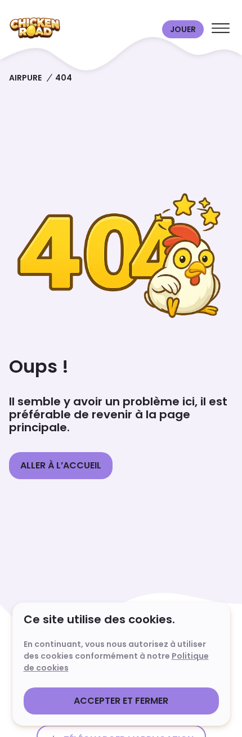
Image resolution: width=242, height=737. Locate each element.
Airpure (25, 77)
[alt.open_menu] (220, 29)
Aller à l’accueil (60, 465)
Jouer (183, 29)
